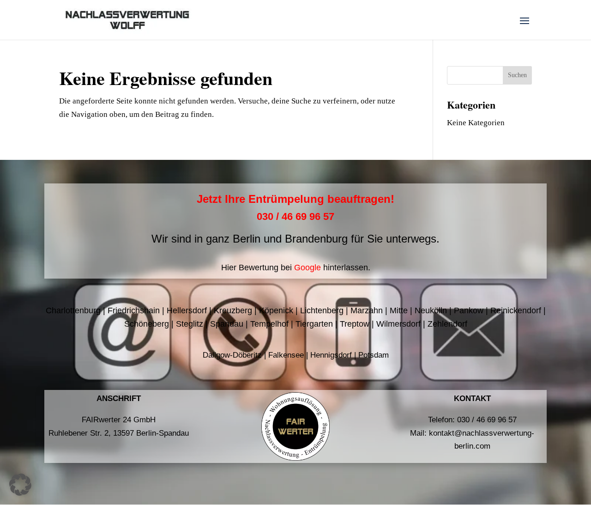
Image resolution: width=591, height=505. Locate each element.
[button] (20, 484)
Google (307, 267)
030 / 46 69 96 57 (295, 216)
